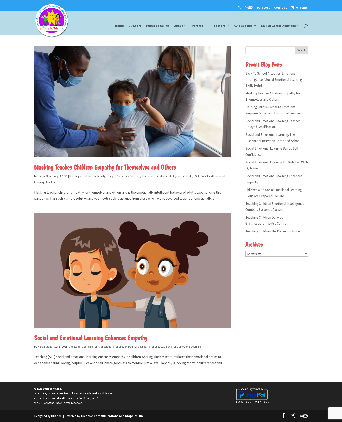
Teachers (218, 26)
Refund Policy (261, 402)
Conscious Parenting (129, 176)
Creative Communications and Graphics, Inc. (112, 416)
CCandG (56, 416)
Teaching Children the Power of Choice (272, 231)
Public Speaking (157, 26)
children (93, 346)
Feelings (141, 346)
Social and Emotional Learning (183, 346)
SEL (197, 176)
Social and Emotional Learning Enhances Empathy (90, 338)
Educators (148, 176)
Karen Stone (45, 176)
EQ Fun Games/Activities (278, 26)
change (111, 176)
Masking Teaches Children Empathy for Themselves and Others (105, 167)
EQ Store (263, 7)
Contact (280, 7)
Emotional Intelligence (169, 176)
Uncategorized (78, 176)
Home (119, 26)
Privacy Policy (243, 402)
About (178, 26)
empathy (188, 176)
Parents (197, 26)
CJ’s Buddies (243, 26)
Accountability (96, 176)
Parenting (153, 346)
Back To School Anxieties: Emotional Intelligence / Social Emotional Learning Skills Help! (273, 79)
